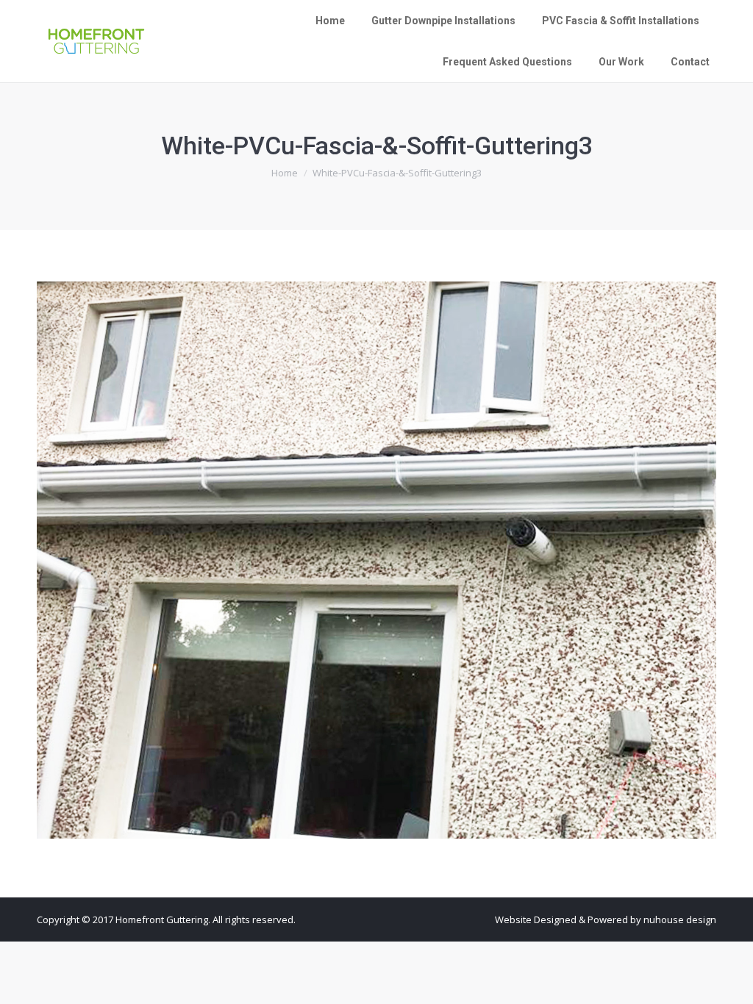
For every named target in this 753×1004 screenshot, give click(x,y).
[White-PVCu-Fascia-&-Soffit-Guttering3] (376, 560)
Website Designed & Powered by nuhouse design (605, 919)
